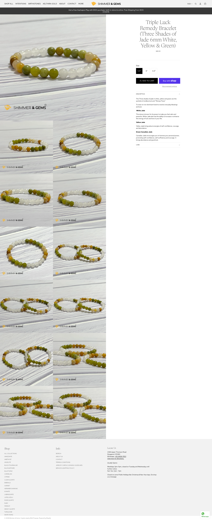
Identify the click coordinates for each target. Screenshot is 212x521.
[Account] (200, 3)
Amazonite (8, 456)
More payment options (169, 86)
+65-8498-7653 (120, 456)
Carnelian (8, 474)
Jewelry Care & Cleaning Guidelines (69, 465)
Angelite (7, 462)
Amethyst (7, 459)
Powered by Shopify (45, 518)
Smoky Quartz (9, 509)
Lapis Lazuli (8, 497)
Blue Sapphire (9, 468)
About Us (59, 456)
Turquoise (8, 512)
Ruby (6, 503)
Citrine (6, 477)
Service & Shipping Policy (65, 468)
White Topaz (8, 515)
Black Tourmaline (11, 465)
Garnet (7, 486)
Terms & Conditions (63, 462)
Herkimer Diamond (11, 488)
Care (138, 145)
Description (140, 94)
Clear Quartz (9, 480)
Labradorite (9, 494)
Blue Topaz (8, 471)
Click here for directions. (115, 459)
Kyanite (7, 491)
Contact (59, 459)
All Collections (10, 453)
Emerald (7, 483)
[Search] (195, 3)
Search (58, 453)
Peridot (7, 506)
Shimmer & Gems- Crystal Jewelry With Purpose (23, 518)
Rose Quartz (9, 500)
